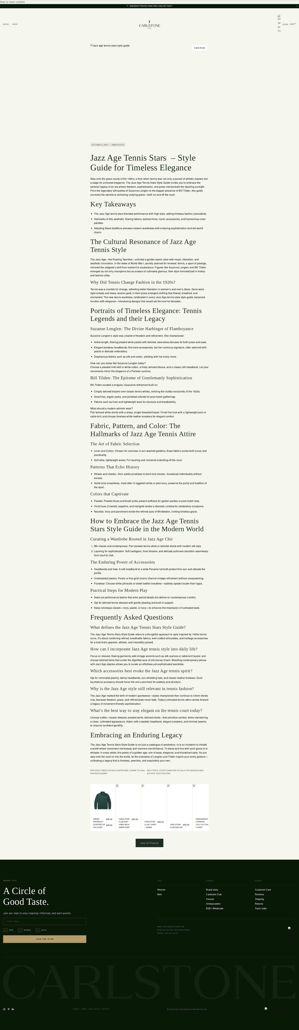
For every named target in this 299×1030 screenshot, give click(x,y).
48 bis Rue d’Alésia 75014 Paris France (173, 930)
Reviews (259, 894)
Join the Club (45, 939)
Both (44, 930)
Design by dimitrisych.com (195, 1009)
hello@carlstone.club (173, 926)
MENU (6, 24)
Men (11, 930)
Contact (105, 1009)
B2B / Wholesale (214, 908)
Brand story (212, 889)
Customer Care (263, 889)
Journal (210, 899)
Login (285, 24)
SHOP (15, 24)
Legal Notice (94, 1009)
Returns (259, 904)
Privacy (76, 1009)
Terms (84, 1009)
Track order (261, 908)
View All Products (149, 843)
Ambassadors (213, 904)
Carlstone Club (214, 894)
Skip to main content (12, 1)
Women (27, 930)
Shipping (259, 899)
